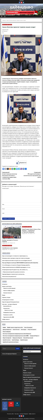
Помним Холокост (7, 292)
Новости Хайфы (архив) (9, 290)
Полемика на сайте (8, 314)
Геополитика (6, 308)
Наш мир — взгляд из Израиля (9, 304)
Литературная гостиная (7, 299)
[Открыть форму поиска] (41, 16)
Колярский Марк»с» (34, 335)
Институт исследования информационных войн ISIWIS (15, 335)
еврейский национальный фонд (10, 342)
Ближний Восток (7, 306)
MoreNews (26, 418)
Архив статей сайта (7, 286)
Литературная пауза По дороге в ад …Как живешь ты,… (15, 269)
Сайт (3, 213)
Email (3, 208)
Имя (3, 204)
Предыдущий (9, 175)
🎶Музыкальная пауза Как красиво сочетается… (13, 272)
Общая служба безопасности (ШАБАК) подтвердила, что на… (16, 267)
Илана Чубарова (7, 331)
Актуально (4, 284)
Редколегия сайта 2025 (8, 317)
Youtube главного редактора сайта (15, 327)
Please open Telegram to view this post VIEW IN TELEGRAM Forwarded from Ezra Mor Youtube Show (20, 262)
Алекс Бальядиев (28, 327)
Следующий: (32, 175)
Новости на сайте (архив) (7, 24)
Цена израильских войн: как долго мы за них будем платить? (17, 260)
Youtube (4, 327)
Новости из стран (8, 310)
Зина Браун (23, 329)
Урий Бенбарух (15, 340)
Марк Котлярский (7, 337)
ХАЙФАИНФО (21, 6)
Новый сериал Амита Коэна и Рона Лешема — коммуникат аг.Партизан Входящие (31, 230)
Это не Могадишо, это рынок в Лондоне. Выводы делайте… (16, 265)
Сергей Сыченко (6, 340)
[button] (1, 16)
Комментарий (5, 188)
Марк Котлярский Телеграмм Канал (10, 302)
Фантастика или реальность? (9, 276)
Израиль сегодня (6, 297)
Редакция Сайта (5, 29)
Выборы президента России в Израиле (10, 240)
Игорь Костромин (32, 329)
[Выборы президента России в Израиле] (11, 232)
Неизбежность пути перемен (10, 248)
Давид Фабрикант (7, 329)
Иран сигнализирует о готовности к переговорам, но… (15, 256)
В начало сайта (10, 413)
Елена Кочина (16, 329)
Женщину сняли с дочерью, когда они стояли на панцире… (16, 258)
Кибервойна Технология (9, 312)
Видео (3, 295)
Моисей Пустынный (28, 337)
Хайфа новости (6, 319)
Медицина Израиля (17, 337)
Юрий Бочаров (23, 340)
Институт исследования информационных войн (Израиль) (17, 333)
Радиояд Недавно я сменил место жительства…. (13, 274)
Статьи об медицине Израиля (9, 353)
